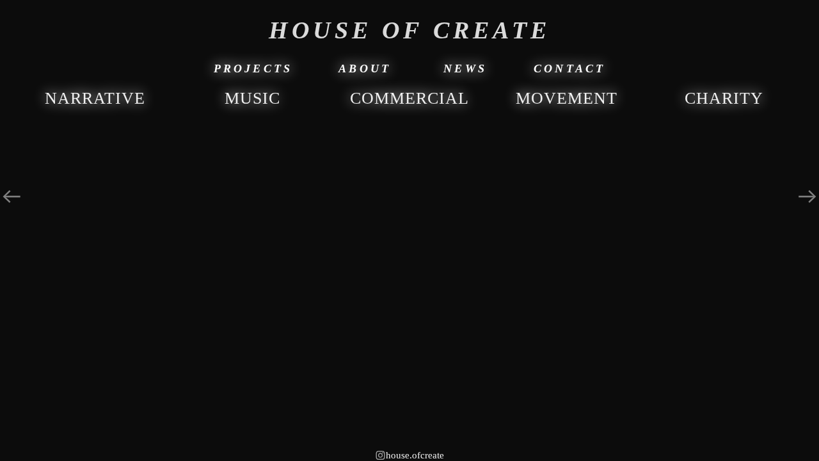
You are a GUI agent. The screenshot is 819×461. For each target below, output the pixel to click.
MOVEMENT (566, 98)
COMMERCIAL (409, 98)
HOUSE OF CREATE (409, 30)
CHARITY (724, 98)
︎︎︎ (807, 197)
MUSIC (252, 98)
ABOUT (364, 68)
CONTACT (569, 68)
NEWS (465, 68)
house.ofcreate (409, 455)
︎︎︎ (11, 197)
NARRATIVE (95, 98)
